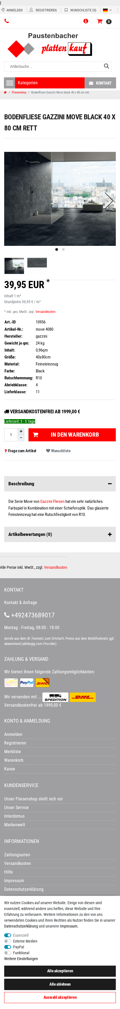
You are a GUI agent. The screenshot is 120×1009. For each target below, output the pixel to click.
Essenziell (20, 935)
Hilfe (8, 872)
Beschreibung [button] (21, 483)
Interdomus (14, 816)
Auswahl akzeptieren (60, 997)
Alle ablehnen (60, 984)
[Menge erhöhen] (21, 431)
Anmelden (13, 734)
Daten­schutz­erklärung (21, 926)
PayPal (18, 947)
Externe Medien (25, 941)
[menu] (9, 83)
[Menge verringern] (21, 438)
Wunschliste (60, 450)
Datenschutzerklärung (24, 889)
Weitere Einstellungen (21, 958)
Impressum (69, 926)
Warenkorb (13, 760)
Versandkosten (45, 312)
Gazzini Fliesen (52, 501)
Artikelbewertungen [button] (30, 534)
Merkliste (12, 751)
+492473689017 (32, 615)
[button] (86, 21)
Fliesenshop (19, 92)
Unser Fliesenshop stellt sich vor (33, 799)
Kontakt (104, 83)
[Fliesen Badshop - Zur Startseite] (56, 45)
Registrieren (15, 743)
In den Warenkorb (75, 434)
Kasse (9, 768)
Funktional (21, 953)
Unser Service (16, 807)
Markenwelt (14, 824)
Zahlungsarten (17, 854)
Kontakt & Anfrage (20, 602)
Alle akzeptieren (60, 970)
